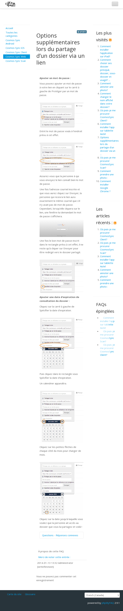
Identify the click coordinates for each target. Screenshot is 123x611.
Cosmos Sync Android (13, 42)
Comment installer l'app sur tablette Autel (107, 128)
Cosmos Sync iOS (15, 47)
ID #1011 (82, 32)
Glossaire (30, 594)
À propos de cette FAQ (51, 551)
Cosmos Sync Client (16, 52)
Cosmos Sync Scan (16, 60)
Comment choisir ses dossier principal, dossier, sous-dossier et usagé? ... (108, 70)
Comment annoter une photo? (106, 87)
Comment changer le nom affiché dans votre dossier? (106, 100)
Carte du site (14, 594)
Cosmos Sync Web (16, 56)
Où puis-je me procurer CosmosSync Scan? (108, 162)
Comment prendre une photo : (107, 174)
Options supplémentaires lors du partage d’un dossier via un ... (109, 146)
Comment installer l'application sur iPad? (106, 51)
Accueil (9, 28)
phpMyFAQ (108, 602)
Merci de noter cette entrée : (54, 557)
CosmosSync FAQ (10, 4)
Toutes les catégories (11, 34)
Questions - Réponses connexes (60, 535)
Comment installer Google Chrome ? (105, 186)
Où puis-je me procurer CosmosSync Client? (108, 115)
